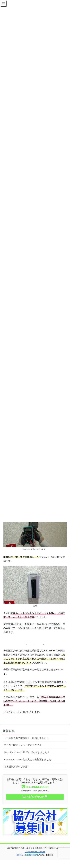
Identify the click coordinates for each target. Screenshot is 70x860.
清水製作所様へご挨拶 (16, 766)
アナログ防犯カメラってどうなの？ (23, 745)
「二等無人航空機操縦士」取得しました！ (26, 738)
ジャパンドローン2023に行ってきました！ (27, 752)
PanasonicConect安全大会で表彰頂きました (27, 759)
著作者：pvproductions (27, 855)
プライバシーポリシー (35, 851)
